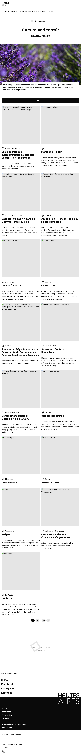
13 (44, 620)
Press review (7, 715)
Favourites (21, 11)
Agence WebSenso (3, 751)
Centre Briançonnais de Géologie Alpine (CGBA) (21, 402)
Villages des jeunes (60, 402)
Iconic (50, 11)
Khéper (21, 519)
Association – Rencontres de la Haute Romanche (60, 205)
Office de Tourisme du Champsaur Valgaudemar (60, 519)
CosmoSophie (21, 461)
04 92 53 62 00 (8, 727)
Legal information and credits (12, 744)
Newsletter (6, 711)
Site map (5, 747)
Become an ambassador (11, 735)
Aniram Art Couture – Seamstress (60, 335)
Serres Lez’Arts (60, 461)
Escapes (42, 11)
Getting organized (41, 21)
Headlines (10, 11)
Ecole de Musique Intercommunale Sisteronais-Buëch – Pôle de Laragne (21, 138)
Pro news (5, 718)
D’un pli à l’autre (21, 270)
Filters (40, 101)
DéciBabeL (21, 584)
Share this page (40, 650)
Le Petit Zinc (60, 270)
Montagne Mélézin (60, 138)
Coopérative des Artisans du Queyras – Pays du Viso (21, 205)
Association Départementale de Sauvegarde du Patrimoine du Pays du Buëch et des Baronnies (21, 335)
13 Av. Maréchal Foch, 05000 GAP (15, 724)
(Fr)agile (32, 11)
